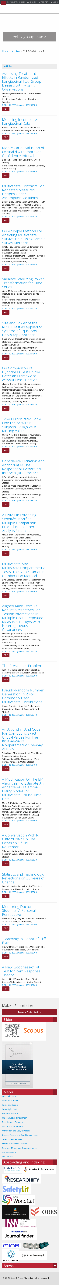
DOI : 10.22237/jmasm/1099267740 (19, 308)
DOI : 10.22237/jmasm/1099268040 (19, 500)
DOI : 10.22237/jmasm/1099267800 (19, 353)
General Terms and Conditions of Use (20, 1135)
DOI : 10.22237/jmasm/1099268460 (19, 820)
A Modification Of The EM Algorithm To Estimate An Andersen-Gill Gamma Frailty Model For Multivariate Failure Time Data (23, 789)
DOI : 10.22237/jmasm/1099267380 (19, 105)
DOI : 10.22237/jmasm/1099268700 (19, 952)
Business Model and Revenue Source (19, 1148)
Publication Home (17, 2)
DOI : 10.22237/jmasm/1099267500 (19, 133)
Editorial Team (9, 1096)
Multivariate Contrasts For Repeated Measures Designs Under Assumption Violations (23, 191)
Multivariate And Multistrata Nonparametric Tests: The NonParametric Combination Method (23, 569)
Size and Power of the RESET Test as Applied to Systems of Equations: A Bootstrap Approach (22, 329)
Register (44, 2)
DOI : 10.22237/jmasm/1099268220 (19, 651)
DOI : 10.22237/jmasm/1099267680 (19, 264)
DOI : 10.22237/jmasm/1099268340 (19, 714)
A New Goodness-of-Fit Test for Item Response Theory (21, 971)
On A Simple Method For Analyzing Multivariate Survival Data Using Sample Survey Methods (24, 237)
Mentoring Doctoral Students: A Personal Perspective (19, 910)
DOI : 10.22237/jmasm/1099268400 (19, 764)
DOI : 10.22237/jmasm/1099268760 (19, 985)
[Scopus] (24, 1031)
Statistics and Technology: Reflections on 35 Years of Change (23, 878)
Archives (16, 51)
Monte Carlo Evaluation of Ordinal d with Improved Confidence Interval (23, 151)
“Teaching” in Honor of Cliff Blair (24, 940)
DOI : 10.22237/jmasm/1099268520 (19, 859)
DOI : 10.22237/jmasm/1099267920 (19, 404)
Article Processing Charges (14, 1143)
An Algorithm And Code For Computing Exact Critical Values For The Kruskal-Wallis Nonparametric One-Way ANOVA (22, 739)
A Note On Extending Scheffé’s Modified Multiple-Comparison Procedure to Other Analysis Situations (19, 522)
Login (55, 2)
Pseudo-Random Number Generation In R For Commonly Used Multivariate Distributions (23, 696)
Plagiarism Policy (10, 1113)
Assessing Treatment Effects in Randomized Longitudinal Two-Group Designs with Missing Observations (21, 81)
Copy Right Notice (10, 1109)
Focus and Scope (10, 1104)
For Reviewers (9, 1152)
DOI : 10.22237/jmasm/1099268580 (19, 892)
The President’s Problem (22, 665)
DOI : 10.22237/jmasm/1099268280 (19, 675)
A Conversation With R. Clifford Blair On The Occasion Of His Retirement (20, 841)
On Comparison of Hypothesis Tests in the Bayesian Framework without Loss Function (21, 374)
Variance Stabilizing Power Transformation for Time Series (23, 282)
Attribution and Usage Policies (16, 1130)
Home (5, 51)
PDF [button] (6, 109)
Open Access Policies (12, 1139)
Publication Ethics (10, 1100)
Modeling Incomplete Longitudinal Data (19, 121)
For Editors (7, 1156)
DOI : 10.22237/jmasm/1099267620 (19, 216)
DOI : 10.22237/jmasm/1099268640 (19, 924)
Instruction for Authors (12, 1126)
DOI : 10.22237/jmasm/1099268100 (19, 549)
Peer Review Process (12, 1122)
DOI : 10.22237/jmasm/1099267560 (19, 171)
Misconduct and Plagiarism (14, 1117)
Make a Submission (29, 1012)
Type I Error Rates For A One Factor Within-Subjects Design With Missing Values (21, 425)
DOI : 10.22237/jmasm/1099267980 (19, 446)
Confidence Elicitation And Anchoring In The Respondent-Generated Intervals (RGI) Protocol (23, 467)
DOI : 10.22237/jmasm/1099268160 (19, 591)
